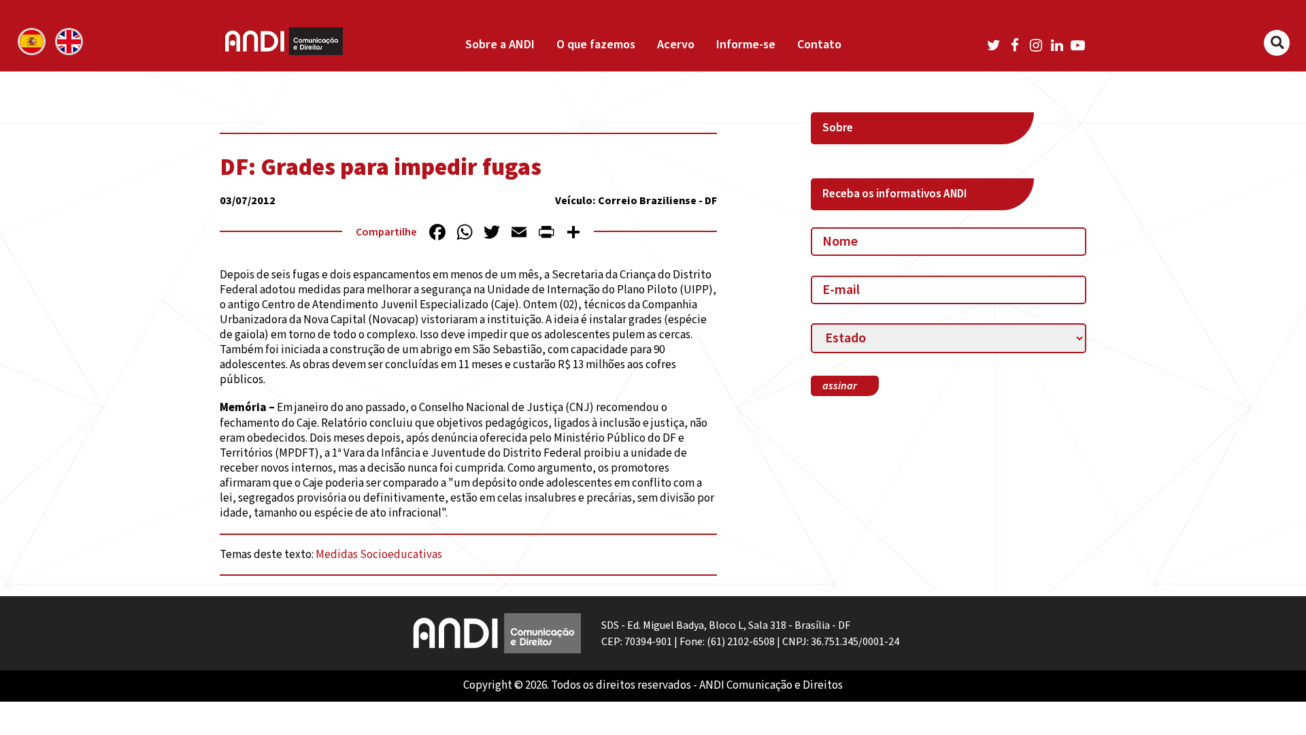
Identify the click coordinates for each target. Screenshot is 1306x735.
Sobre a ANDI (500, 44)
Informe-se (745, 44)
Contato (819, 44)
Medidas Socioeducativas (379, 554)
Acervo (675, 44)
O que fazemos (595, 44)
